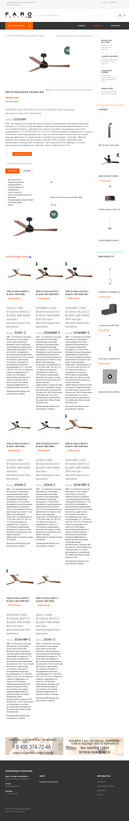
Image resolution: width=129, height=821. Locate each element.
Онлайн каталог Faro (48, 782)
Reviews (27, 171)
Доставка (101, 790)
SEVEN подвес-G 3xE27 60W (110, 209)
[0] (120, 15)
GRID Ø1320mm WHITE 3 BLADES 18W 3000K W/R (76, 445)
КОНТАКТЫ (115, 26)
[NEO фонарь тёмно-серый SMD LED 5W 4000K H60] (110, 129)
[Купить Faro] (95, 746)
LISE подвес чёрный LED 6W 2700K (113, 359)
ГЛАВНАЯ (81, 26)
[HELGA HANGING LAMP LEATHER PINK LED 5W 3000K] (110, 225)
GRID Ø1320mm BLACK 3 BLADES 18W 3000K (18, 445)
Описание (12, 171)
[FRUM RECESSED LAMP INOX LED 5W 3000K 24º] (110, 376)
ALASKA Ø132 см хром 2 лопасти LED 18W (73, 36)
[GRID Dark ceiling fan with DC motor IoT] (49, 226)
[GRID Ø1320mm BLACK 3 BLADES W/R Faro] (49, 62)
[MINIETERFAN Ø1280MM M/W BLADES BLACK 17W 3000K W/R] (110, 160)
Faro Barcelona (11, 101)
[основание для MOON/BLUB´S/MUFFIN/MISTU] (110, 310)
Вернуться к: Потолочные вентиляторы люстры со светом (69, 90)
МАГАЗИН (97, 26)
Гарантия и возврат (105, 786)
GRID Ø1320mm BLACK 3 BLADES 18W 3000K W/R (47, 293)
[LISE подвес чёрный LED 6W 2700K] (110, 343)
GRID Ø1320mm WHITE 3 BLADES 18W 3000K (18, 293)
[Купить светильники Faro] (18, 14)
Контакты (101, 782)
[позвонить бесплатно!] (34, 746)
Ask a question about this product (19, 163)
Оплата (100, 795)
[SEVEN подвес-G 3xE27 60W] (110, 194)
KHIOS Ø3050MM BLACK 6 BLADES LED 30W (25, 36)
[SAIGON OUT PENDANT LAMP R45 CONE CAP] (110, 276)
